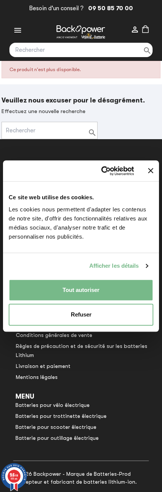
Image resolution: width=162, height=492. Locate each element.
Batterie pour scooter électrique (55, 427)
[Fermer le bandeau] (150, 171)
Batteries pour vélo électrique (52, 405)
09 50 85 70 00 (109, 8)
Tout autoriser (81, 290)
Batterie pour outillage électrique (57, 438)
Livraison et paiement (43, 366)
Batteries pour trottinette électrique (61, 416)
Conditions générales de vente (54, 335)
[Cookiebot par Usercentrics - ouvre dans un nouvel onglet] (102, 171)
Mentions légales (37, 377)
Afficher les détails (114, 265)
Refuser (81, 314)
